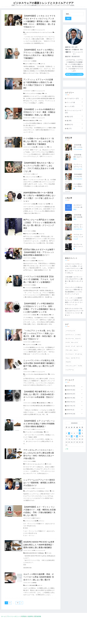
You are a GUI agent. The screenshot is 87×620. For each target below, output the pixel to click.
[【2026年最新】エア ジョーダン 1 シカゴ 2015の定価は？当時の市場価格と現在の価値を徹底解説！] (13, 430)
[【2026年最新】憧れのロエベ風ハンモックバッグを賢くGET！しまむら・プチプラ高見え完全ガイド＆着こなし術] (13, 172)
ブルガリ (68, 362)
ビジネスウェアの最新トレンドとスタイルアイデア (43, 3)
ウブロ (80, 366)
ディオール (78, 354)
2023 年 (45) (70, 398)
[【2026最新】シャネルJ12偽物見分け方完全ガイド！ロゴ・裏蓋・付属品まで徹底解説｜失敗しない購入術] (13, 119)
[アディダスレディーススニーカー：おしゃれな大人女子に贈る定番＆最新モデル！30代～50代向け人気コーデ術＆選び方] (13, 458)
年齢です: (68, 49)
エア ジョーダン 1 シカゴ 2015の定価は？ (34, 432)
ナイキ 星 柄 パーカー (42, 147)
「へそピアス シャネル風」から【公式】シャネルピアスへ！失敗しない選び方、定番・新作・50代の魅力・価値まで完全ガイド (39, 334)
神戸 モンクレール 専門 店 (31, 233)
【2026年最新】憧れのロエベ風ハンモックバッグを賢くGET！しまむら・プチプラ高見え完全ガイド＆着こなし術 (38, 166)
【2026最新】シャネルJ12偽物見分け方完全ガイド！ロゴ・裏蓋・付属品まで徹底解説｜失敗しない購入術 (39, 112)
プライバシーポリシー (13, 616)
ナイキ (45, 93)
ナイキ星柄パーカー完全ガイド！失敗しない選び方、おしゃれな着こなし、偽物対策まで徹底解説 (38, 141)
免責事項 (30, 616)
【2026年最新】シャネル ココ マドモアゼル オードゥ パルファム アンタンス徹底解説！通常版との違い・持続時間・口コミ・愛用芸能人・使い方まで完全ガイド (39, 21)
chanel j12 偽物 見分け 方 (30, 120)
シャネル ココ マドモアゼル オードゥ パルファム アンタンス (38, 32)
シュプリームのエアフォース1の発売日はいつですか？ (37, 491)
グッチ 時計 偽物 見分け (43, 314)
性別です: (76, 49)
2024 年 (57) (70, 394)
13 (17, 603)
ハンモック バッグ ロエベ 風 (31, 176)
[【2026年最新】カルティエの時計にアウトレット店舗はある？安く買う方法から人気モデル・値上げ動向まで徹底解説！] (13, 58)
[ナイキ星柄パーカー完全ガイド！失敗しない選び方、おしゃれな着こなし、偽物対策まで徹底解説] (13, 147)
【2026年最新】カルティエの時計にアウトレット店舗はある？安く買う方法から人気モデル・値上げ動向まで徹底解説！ (38, 53)
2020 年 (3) (70, 410)
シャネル (40, 120)
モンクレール (41, 233)
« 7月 (66, 449)
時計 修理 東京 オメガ (43, 402)
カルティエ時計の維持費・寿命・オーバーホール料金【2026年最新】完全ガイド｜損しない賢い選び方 (38, 577)
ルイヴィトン (41, 520)
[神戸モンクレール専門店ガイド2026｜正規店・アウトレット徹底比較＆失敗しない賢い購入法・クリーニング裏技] (13, 235)
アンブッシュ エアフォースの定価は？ (33, 93)
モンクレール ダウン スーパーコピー (78, 247)
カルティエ (42, 63)
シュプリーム (70, 369)
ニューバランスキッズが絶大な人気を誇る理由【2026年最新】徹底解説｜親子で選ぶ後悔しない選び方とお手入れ (39, 364)
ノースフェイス (43, 287)
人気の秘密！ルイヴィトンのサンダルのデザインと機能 (73, 279)
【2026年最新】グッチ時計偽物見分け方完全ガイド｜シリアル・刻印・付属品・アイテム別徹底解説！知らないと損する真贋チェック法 (39, 307)
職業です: (68, 52)
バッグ (70, 106)
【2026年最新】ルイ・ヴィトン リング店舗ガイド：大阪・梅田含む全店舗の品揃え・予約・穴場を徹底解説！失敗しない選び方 (39, 510)
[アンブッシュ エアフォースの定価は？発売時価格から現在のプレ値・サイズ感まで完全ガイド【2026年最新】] (13, 89)
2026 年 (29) (70, 386)
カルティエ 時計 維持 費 (30, 585)
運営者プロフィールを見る (74, 74)
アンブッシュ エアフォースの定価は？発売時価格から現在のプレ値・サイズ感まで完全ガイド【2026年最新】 (38, 83)
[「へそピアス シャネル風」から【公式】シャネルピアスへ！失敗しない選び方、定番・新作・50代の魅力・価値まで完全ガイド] (13, 340)
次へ (21, 602)
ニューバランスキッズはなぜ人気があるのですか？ (36, 374)
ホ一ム (3, 616)
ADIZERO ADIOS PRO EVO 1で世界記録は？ (35, 553)
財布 (69, 124)
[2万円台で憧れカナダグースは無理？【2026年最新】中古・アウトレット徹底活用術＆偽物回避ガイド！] (13, 259)
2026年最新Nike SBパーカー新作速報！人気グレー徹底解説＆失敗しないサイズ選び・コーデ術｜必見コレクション (39, 196)
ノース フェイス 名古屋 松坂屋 (32, 287)
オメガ (51, 402)
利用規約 (24, 616)
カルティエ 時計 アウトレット (31, 63)
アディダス (48, 464)
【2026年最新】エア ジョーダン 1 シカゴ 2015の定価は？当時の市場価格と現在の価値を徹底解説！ (39, 423)
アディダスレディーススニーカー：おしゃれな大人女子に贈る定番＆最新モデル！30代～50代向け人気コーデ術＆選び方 (38, 454)
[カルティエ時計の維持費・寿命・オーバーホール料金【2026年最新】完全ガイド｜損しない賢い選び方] (13, 583)
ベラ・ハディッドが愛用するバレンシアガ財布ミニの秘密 (73, 300)
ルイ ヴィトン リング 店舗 (31, 520)
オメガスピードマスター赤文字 (78, 207)
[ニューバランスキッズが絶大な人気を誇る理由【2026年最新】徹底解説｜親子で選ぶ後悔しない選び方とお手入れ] (13, 369)
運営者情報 (37, 616)
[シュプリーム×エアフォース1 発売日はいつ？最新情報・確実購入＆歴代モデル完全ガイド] (13, 489)
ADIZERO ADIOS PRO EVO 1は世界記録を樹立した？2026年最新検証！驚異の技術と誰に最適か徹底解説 (38, 544)
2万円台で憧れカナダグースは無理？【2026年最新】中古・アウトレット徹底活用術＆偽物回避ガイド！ (39, 252)
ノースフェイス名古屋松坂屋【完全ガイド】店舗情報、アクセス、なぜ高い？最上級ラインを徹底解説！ (38, 279)
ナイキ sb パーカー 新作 (42, 204)
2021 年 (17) (70, 406)
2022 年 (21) (70, 402)
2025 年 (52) (70, 390)
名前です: (68, 47)
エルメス (78, 338)
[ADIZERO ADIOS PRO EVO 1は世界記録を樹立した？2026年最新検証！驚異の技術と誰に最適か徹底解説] (13, 550)
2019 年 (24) (70, 414)
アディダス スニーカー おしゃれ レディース (35, 464)
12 (71, 436)
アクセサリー (72, 98)
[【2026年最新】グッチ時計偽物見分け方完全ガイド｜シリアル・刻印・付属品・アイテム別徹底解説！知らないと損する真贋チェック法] (13, 312)
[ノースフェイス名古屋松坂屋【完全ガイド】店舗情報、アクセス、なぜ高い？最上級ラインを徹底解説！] (13, 286)
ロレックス (74, 342)
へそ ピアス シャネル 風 (30, 344)
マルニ (68, 358)
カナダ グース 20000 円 (30, 260)
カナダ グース (40, 260)
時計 (69, 116)
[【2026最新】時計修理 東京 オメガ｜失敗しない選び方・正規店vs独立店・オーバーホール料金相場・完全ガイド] (13, 401)
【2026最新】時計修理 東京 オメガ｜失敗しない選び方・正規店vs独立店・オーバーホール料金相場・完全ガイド (39, 395)
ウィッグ (70, 102)
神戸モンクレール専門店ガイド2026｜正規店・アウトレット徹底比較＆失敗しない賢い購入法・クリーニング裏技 (39, 223)
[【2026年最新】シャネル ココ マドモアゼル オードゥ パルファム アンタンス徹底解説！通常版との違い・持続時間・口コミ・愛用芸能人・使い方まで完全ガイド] (13, 25)
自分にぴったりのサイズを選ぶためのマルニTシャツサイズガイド (74, 311)
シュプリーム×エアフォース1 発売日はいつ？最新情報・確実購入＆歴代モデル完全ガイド (39, 482)
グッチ (52, 314)
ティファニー (70, 354)
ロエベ (40, 176)
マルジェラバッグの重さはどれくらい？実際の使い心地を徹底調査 (73, 290)
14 (77, 436)
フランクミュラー (71, 366)
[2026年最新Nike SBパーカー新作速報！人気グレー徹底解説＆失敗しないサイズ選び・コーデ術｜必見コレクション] (13, 201)
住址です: (68, 56)
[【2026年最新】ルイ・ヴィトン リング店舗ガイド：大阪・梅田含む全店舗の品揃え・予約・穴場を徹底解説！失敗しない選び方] (13, 516)
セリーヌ (79, 346)
